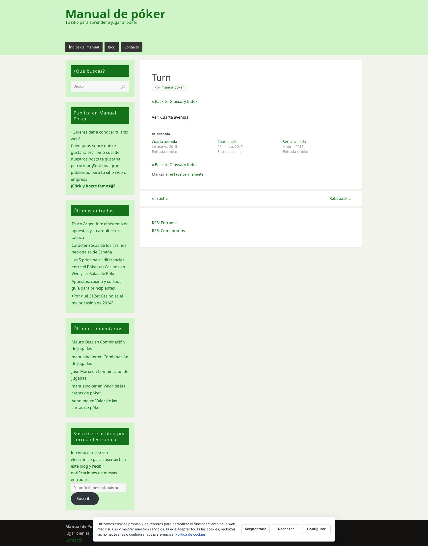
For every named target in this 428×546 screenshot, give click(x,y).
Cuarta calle (227, 141)
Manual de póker (115, 14)
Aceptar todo (255, 529)
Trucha (160, 198)
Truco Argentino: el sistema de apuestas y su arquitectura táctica (100, 230)
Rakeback (339, 198)
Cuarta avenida (164, 141)
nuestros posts (85, 159)
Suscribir (85, 498)
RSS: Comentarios (168, 230)
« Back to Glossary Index (174, 101)
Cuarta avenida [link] (174, 117)
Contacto (73, 540)
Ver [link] (155, 117)
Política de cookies (190, 534)
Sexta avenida (294, 141)
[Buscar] (123, 87)
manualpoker (172, 87)
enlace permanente (187, 174)
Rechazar (286, 529)
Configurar (316, 529)
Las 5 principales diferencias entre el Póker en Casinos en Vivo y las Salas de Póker (98, 266)
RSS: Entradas (165, 223)
